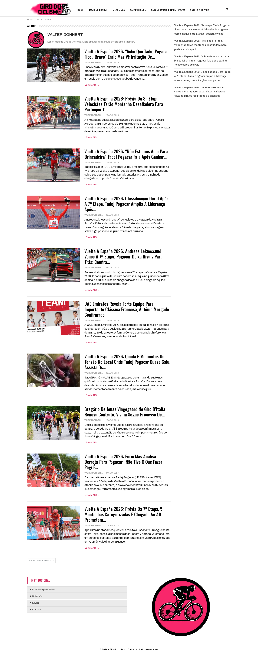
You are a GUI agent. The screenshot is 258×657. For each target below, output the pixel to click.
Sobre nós (37, 596)
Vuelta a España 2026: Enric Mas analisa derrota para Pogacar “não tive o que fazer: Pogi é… (124, 462)
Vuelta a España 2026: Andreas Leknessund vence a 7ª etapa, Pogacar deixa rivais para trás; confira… (123, 256)
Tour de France (98, 9)
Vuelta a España (199, 9)
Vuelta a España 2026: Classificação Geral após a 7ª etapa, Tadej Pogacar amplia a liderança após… (126, 204)
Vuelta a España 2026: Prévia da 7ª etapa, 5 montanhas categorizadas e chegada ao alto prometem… (124, 514)
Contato (36, 609)
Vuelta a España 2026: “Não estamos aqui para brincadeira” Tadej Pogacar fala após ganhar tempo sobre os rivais (201, 60)
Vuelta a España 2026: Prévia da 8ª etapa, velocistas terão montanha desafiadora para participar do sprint (200, 45)
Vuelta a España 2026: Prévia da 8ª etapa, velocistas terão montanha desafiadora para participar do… (123, 104)
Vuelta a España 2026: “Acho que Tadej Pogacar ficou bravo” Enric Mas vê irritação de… (126, 54)
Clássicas (119, 9)
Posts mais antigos (42, 560)
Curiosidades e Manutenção (168, 9)
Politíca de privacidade (43, 589)
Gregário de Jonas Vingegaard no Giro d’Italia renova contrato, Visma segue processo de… (124, 412)
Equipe (35, 603)
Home (80, 9)
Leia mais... (91, 84)
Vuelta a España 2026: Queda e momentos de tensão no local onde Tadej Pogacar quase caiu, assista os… (127, 362)
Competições (138, 9)
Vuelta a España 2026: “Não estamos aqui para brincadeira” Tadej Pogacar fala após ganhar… (126, 154)
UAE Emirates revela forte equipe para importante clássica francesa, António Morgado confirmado (126, 309)
